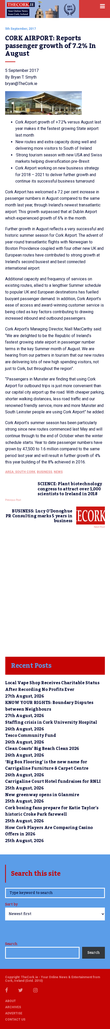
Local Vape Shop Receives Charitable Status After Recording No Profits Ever (52, 686)
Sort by (11, 905)
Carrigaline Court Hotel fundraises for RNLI (53, 781)
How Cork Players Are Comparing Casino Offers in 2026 (49, 831)
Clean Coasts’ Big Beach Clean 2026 (42, 749)
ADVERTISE (13, 1013)
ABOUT (10, 1001)
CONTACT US (15, 1019)
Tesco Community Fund (30, 735)
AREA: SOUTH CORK (20, 472)
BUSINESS (44, 472)
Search (11, 944)
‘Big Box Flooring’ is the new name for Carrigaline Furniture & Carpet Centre (47, 765)
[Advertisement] (55, 591)
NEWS (58, 472)
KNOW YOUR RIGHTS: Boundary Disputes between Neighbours (49, 706)
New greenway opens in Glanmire (42, 795)
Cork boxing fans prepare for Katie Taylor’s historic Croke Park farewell (51, 811)
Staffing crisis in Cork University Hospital (51, 722)
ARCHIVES (13, 1007)
